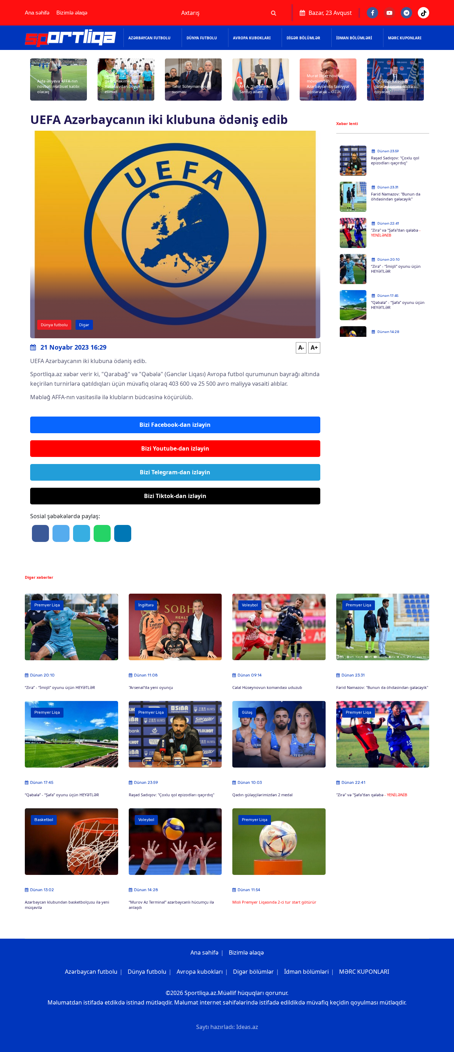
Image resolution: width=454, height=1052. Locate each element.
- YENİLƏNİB (395, 794)
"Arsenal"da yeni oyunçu (151, 687)
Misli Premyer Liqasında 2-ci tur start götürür (274, 902)
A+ (314, 347)
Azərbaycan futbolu (149, 37)
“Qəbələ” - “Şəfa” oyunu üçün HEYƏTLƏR (398, 305)
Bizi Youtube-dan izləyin (175, 448)
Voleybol (250, 605)
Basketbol (43, 820)
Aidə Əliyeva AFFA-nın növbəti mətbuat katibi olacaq (58, 86)
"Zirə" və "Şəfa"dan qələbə (395, 230)
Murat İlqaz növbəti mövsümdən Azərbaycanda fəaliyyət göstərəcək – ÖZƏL (328, 83)
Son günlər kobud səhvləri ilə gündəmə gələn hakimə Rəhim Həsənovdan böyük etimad (124, 81)
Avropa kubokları (252, 37)
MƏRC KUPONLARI (404, 37)
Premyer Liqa (47, 605)
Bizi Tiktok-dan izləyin (175, 496)
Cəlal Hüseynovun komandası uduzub (267, 687)
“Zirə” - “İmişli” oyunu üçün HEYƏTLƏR (396, 269)
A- (301, 347)
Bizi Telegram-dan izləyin (175, 472)
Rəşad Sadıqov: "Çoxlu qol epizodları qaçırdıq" (395, 160)
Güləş (247, 712)
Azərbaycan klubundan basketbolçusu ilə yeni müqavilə (67, 904)
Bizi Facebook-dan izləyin (175, 425)
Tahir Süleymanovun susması (191, 89)
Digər (84, 324)
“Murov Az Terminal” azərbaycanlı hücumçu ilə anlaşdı (171, 904)
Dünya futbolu (202, 37)
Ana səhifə (37, 13)
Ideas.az (247, 1027)
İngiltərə (146, 605)
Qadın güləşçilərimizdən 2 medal (262, 794)
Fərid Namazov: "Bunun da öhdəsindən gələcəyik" (395, 196)
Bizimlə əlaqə (71, 13)
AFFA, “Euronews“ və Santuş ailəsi (258, 89)
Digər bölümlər (303, 37)
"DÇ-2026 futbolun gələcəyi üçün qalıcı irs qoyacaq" (395, 86)
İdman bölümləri (354, 37)
